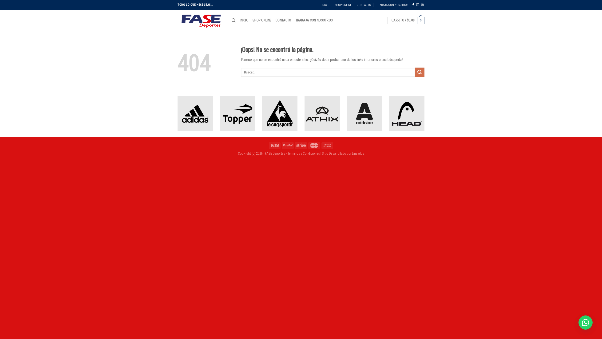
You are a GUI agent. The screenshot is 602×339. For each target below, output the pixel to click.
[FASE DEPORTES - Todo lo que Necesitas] (201, 20)
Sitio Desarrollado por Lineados (343, 154)
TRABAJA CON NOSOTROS (392, 5)
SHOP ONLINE (343, 5)
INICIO (325, 5)
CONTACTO (364, 5)
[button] (585, 322)
